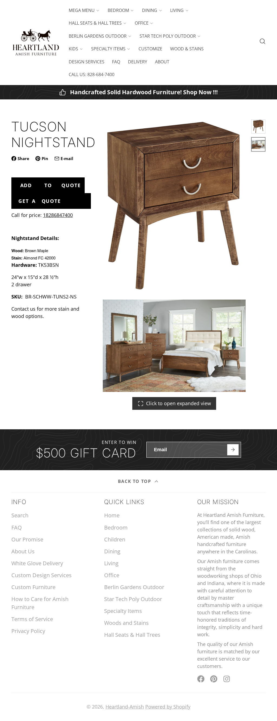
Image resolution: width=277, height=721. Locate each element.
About (162, 62)
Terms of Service (32, 619)
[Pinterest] (213, 679)
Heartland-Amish (124, 706)
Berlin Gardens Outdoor (98, 36)
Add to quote (50, 185)
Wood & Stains (187, 49)
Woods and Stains (126, 622)
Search (19, 515)
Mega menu (82, 10)
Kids (73, 49)
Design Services (86, 62)
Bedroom (118, 10)
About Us (23, 551)
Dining (149, 10)
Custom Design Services (41, 575)
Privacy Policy (28, 631)
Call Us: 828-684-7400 (91, 74)
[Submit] (232, 449)
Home (112, 515)
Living (177, 10)
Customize (150, 49)
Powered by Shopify (167, 706)
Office (142, 23)
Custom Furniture (33, 587)
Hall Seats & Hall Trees (95, 23)
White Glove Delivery (37, 563)
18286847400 (58, 215)
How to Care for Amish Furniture (39, 603)
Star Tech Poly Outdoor (168, 36)
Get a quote (39, 201)
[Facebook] (201, 679)
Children (114, 539)
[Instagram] (227, 679)
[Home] (35, 42)
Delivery (137, 62)
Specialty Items (108, 49)
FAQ (116, 62)
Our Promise (27, 539)
